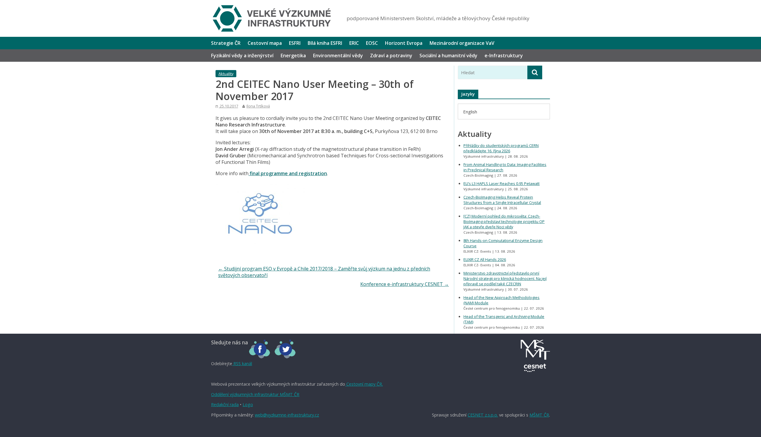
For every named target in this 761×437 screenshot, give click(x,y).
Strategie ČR (225, 43)
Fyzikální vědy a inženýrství (242, 55)
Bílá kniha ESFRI (325, 43)
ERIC (354, 43)
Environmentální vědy (338, 55)
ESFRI (295, 43)
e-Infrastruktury (504, 55)
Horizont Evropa (403, 43)
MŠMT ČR (539, 415)
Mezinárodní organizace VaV (462, 43)
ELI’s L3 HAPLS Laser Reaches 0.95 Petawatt (501, 183)
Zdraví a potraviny (391, 55)
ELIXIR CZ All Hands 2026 (484, 259)
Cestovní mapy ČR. (364, 384)
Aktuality (225, 73)
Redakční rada (225, 404)
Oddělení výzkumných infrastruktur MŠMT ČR (255, 394)
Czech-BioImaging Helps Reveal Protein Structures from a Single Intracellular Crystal (502, 199)
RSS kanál (242, 363)
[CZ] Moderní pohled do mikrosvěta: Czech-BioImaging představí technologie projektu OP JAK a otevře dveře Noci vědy (504, 221)
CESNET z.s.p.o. (483, 415)
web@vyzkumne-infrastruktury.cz (287, 415)
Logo (248, 404)
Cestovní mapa (265, 43)
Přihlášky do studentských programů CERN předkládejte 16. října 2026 (501, 148)
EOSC (372, 43)
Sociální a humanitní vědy (448, 55)
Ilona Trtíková (258, 106)
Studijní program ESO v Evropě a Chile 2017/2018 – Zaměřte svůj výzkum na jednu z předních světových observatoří (324, 271)
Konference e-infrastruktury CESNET (404, 284)
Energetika (293, 55)
